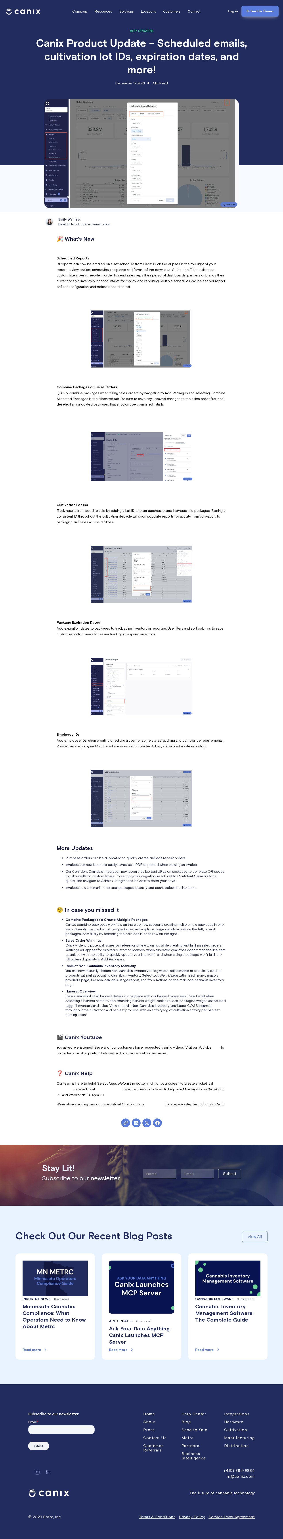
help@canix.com (109, 1089)
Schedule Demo (260, 11)
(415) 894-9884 (239, 1470)
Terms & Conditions (157, 1516)
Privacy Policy (192, 1516)
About (149, 1421)
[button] (80, 11)
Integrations (236, 1413)
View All (255, 1236)
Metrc (188, 1437)
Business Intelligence (194, 1455)
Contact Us (154, 1437)
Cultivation (235, 1429)
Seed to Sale (194, 1429)
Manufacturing (239, 1437)
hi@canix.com (241, 1476)
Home (149, 1413)
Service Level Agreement (231, 1516)
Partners (190, 1445)
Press (149, 1429)
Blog (186, 1421)
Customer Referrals (153, 1447)
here (216, 1047)
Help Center (155, 1104)
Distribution (236, 1445)
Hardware (233, 1421)
